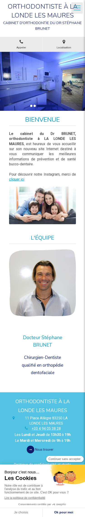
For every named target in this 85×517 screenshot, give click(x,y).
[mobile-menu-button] (77, 8)
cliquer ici (16, 179)
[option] (42, 81)
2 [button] (35, 106)
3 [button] (46, 106)
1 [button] (31, 106)
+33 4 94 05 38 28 (46, 428)
